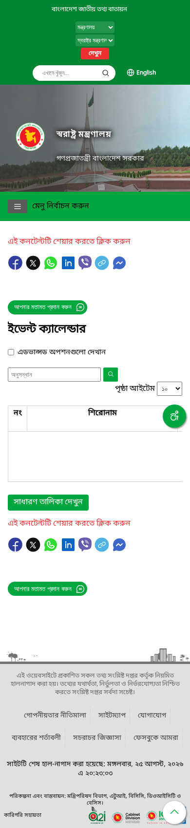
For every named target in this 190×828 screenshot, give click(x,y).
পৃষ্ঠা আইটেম (135, 389)
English (146, 73)
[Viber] (85, 263)
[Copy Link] (103, 267)
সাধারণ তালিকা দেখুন (48, 502)
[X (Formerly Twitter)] (34, 267)
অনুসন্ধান (105, 73)
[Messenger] (119, 267)
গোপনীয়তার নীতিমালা (55, 715)
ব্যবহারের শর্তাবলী (36, 738)
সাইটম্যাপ (112, 715)
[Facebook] (16, 267)
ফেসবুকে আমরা (155, 738)
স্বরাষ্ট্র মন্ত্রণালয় (84, 134)
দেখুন (95, 53)
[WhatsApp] (51, 267)
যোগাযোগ (152, 715)
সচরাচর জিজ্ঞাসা (97, 738)
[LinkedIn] (69, 267)
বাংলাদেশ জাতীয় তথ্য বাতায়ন (89, 9)
